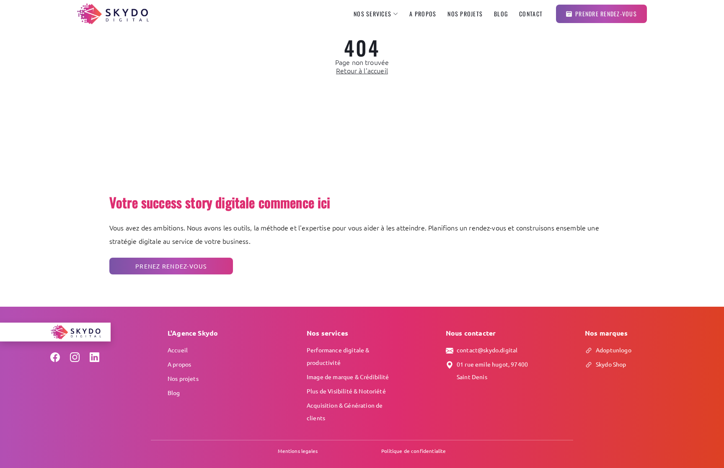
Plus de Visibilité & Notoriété (346, 391)
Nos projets (465, 14)
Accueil (178, 350)
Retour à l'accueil (362, 70)
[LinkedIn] (94, 357)
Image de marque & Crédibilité (348, 376)
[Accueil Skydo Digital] (113, 13)
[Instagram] (75, 357)
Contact (531, 14)
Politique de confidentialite (413, 450)
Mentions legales (298, 450)
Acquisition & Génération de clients (345, 411)
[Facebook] (55, 357)
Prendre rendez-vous (606, 13)
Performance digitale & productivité (338, 356)
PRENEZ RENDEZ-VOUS (171, 266)
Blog (501, 14)
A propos (422, 14)
